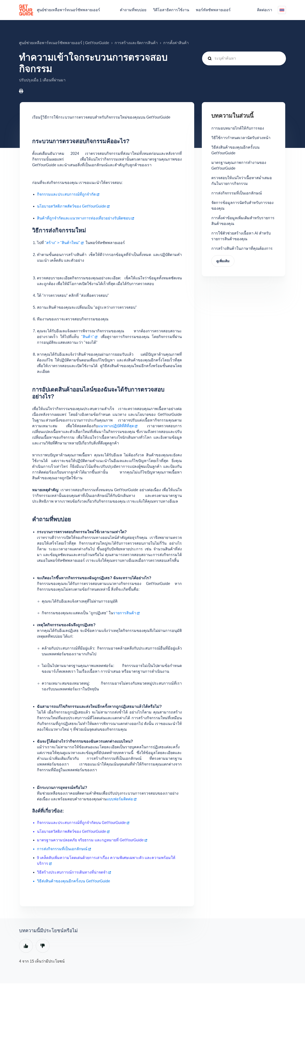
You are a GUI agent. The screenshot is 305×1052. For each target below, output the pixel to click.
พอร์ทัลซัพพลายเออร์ (213, 10)
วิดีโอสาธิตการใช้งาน (171, 10)
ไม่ (43, 946)
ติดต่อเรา (264, 10)
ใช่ (26, 946)
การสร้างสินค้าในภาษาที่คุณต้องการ (242, 248)
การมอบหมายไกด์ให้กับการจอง (237, 128)
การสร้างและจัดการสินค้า (136, 43)
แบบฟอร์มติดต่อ (120, 799)
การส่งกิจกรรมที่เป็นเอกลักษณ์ (236, 193)
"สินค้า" (87, 337)
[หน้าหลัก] (26, 10)
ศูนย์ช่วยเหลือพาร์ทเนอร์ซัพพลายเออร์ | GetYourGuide (64, 43)
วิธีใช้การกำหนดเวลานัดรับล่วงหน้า (240, 138)
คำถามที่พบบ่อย (133, 10)
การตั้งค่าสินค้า (176, 43)
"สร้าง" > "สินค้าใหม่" (62, 243)
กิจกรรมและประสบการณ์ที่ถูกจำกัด (66, 194)
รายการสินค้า (124, 613)
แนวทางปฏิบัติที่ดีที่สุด (116, 426)
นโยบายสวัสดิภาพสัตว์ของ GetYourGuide (71, 206)
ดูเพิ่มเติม (222, 261)
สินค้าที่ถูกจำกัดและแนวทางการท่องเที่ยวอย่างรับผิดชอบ (84, 218)
